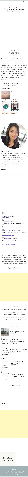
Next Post (20, 175)
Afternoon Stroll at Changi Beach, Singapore (14, 314)
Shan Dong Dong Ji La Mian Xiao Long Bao (14, 317)
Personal (14, 50)
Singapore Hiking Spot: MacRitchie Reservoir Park (14, 309)
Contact (14, 469)
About (14, 468)
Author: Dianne (6, 151)
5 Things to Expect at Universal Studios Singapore (16, 363)
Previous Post (7, 175)
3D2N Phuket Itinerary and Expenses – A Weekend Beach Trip (18, 341)
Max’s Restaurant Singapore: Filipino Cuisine (14, 312)
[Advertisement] (14, 32)
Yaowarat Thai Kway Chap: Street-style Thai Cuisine (14, 319)
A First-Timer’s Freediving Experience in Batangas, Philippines (18, 351)
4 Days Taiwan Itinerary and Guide (17, 332)
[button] (2, 2)
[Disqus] (14, 194)
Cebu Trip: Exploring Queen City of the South (17, 375)
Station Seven (14, 474)
